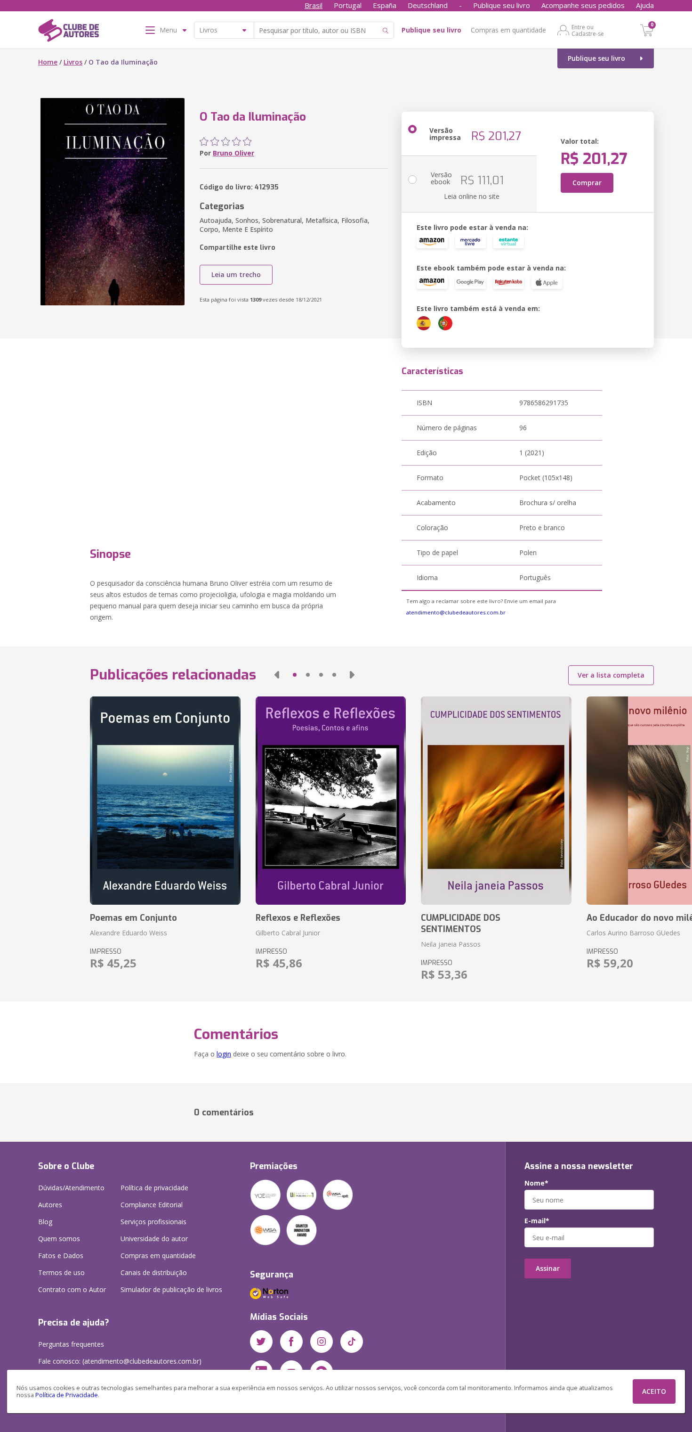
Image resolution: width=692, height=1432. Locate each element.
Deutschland (428, 5)
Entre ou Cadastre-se (587, 30)
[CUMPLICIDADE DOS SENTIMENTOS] (496, 800)
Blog (45, 1221)
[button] (276, 674)
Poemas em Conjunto (133, 918)
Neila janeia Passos (451, 944)
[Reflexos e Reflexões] (331, 800)
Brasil (313, 5)
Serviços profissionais (153, 1221)
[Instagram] (321, 1341)
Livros (73, 61)
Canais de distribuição (154, 1272)
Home (47, 61)
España (384, 5)
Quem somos (59, 1238)
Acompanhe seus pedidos (583, 5)
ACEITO (654, 1391)
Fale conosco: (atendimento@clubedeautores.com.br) (119, 1361)
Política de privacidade (154, 1187)
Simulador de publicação (171, 1289)
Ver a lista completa (611, 675)
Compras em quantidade (508, 29)
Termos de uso (61, 1272)
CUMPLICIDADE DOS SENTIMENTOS (460, 923)
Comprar (587, 182)
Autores (50, 1204)
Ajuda (645, 5)
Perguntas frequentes (71, 1344)
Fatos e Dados (60, 1255)
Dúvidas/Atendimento (71, 1187)
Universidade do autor (154, 1238)
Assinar (548, 1268)
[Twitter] (261, 1341)
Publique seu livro (501, 5)
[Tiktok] (351, 1341)
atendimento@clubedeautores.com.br (456, 612)
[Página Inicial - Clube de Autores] (68, 32)
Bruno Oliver (233, 152)
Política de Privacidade (66, 1395)
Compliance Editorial (152, 1204)
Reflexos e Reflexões (298, 918)
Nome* (536, 1183)
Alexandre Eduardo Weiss (128, 932)
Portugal (348, 5)
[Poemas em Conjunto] (165, 800)
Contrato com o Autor (72, 1289)
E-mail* (536, 1221)
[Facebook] (291, 1341)
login (224, 1053)
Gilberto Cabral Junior (288, 932)
